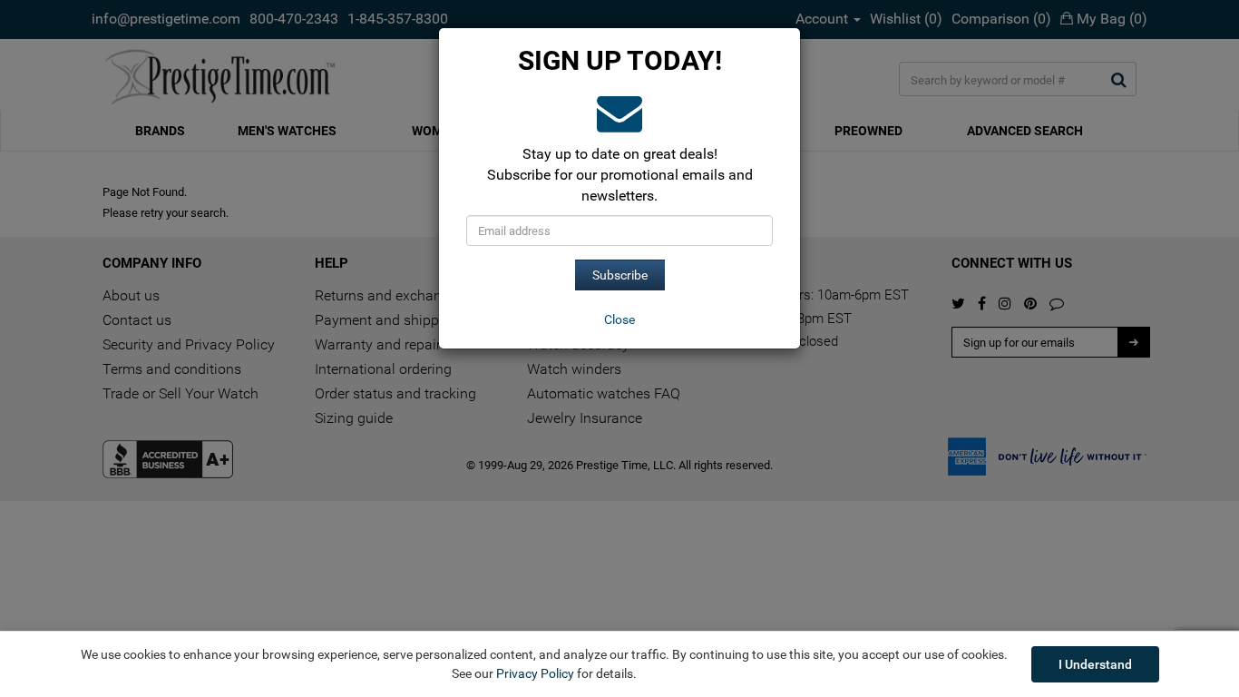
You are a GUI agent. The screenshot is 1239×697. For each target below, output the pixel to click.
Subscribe (620, 275)
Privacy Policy (535, 673)
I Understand (1095, 664)
